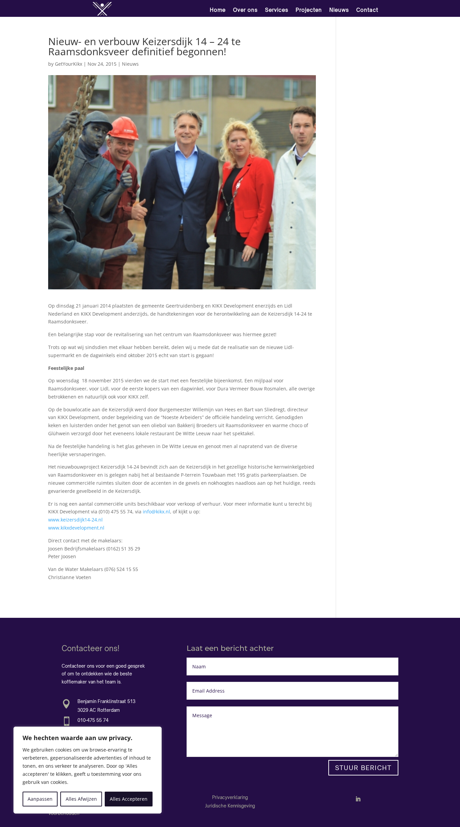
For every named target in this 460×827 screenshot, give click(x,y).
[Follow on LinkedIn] (358, 799)
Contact (367, 10)
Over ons (245, 10)
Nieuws (339, 10)
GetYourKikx (68, 64)
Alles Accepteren (128, 799)
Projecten (309, 10)
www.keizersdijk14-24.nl (75, 519)
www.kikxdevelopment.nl (76, 527)
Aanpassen (40, 799)
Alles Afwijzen (81, 799)
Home (218, 10)
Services (276, 10)
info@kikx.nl (156, 511)
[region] (87, 770)
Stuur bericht (363, 767)
